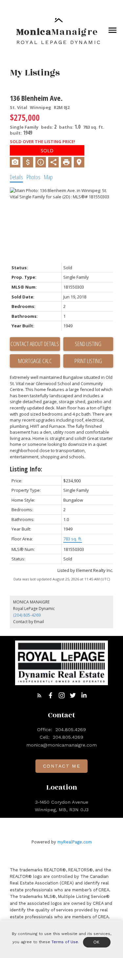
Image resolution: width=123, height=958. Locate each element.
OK (96, 942)
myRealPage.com (74, 841)
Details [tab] (16, 177)
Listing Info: (26, 469)
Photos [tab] (33, 177)
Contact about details (34, 344)
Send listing (88, 344)
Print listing (88, 361)
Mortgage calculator (35, 361)
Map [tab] (48, 177)
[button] (39, 695)
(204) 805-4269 (27, 615)
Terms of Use (64, 942)
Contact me (61, 766)
